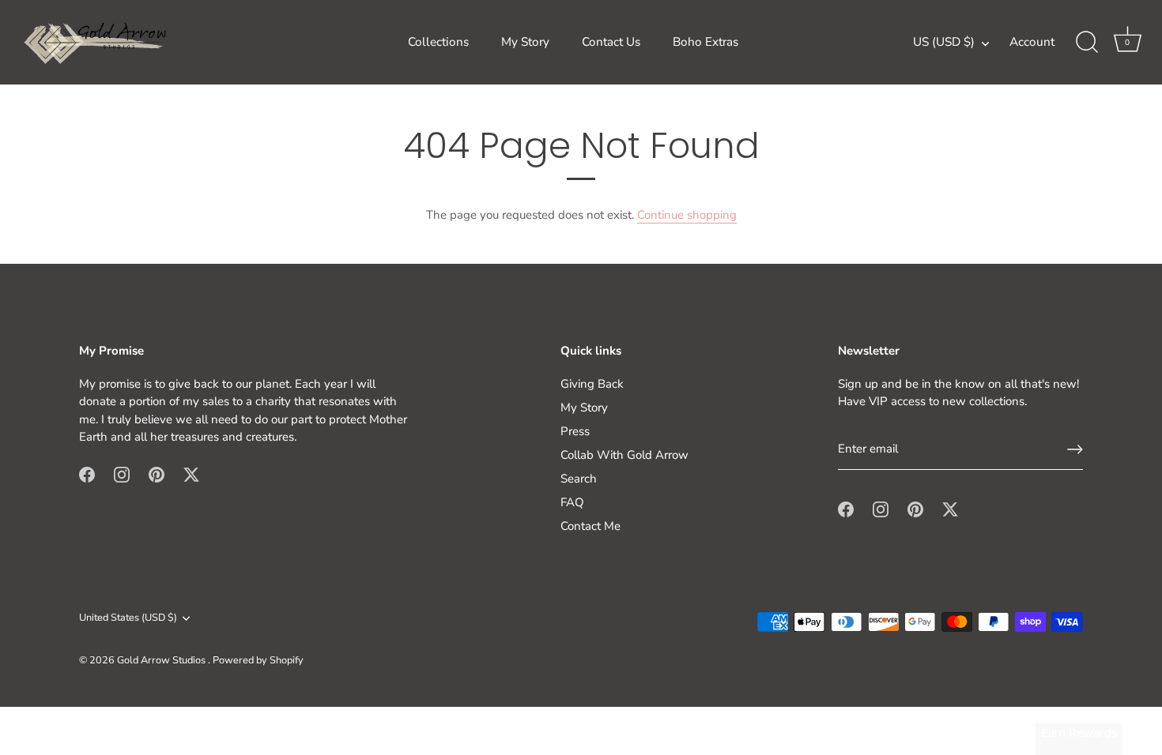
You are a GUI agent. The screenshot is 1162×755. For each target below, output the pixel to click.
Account (1031, 42)
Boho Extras (705, 42)
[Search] (1087, 42)
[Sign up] (1075, 449)
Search (578, 478)
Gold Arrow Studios (162, 660)
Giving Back (592, 384)
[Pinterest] (156, 474)
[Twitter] (191, 474)
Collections (438, 42)
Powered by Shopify (258, 660)
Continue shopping (687, 215)
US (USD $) (944, 42)
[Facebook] (87, 474)
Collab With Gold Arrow (624, 455)
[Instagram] (122, 474)
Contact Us (611, 42)
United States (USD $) (128, 618)
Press (575, 431)
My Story (525, 42)
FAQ (572, 502)
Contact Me (590, 526)
